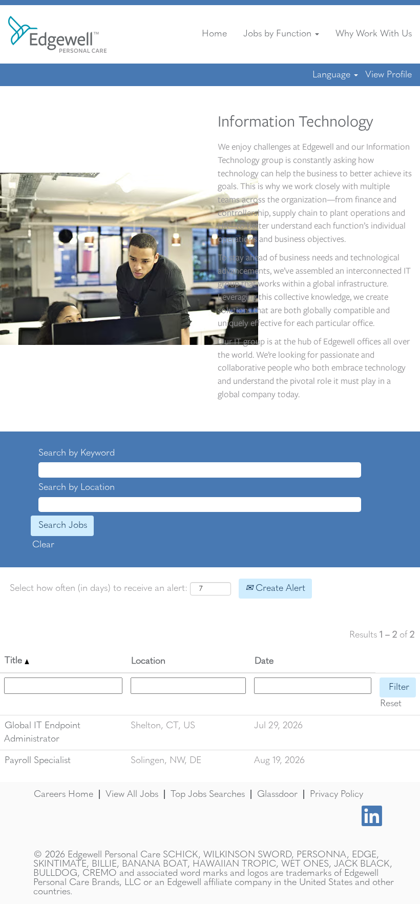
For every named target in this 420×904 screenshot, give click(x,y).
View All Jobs (132, 794)
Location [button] (148, 661)
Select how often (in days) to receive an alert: (98, 588)
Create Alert (279, 588)
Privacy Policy (336, 794)
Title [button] (15, 660)
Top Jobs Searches (208, 794)
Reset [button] (391, 703)
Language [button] (332, 74)
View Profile (388, 74)
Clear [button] (43, 544)
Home (214, 33)
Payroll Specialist (38, 760)
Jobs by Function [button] (278, 33)
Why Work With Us (373, 33)
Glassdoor (277, 794)
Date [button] (264, 661)
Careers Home (63, 794)
